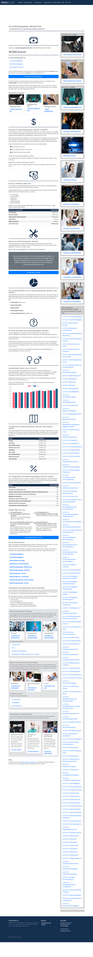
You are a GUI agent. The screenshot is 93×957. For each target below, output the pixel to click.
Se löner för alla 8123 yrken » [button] (34, 76)
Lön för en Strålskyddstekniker (72, 787)
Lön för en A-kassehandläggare (72, 316)
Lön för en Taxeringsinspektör (72, 824)
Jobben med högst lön (16, 110)
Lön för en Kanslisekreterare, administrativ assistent (72, 617)
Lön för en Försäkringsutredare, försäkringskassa (69, 559)
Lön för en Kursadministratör (72, 641)
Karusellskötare (17, 706)
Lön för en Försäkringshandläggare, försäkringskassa (70, 514)
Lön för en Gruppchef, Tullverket (69, 566)
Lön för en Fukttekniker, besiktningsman (70, 492)
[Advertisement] (46, 15)
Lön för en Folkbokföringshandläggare (71, 466)
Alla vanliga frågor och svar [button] (33, 537)
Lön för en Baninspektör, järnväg (70, 324)
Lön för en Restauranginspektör (69, 726)
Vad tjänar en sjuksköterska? (72, 277)
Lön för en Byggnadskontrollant (69, 418)
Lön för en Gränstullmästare (71, 573)
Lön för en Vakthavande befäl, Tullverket (72, 891)
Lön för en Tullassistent (70, 842)
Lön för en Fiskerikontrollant (71, 456)
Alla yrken (20, 2)
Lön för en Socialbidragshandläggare (71, 774)
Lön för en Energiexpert (70, 440)
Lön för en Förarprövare (70, 496)
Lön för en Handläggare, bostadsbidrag (70, 588)
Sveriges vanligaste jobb (33, 109)
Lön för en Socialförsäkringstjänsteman (72, 779)
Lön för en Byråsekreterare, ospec (71, 431)
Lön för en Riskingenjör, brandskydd (70, 735)
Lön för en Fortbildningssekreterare (70, 487)
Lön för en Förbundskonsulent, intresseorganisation (72, 501)
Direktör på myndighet (19, 651)
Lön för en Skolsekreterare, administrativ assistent (71, 760)
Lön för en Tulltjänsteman (71, 855)
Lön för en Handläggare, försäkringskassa (70, 598)
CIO (13, 648)
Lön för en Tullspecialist (70, 852)
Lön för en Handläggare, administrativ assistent (70, 577)
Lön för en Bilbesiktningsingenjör (70, 371)
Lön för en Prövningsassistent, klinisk (72, 693)
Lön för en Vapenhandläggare (72, 895)
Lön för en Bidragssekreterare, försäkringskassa (72, 366)
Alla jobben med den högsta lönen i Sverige (25, 654)
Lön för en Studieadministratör (72, 790)
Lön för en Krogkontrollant (71, 637)
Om (66, 2)
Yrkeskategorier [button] (28, 2)
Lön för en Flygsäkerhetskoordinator (71, 460)
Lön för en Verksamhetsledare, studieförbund (72, 899)
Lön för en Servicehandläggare (72, 739)
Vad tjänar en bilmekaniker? (72, 131)
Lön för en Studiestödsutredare (72, 806)
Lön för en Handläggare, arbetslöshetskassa (70, 583)
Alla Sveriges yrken (46, 923)
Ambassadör (16, 644)
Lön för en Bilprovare (69, 382)
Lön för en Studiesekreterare (72, 803)
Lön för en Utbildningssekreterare (70, 873)
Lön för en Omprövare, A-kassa (72, 678)
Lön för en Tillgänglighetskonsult (69, 828)
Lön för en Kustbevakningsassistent (70, 648)
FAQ (63, 2)
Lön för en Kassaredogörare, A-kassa (72, 628)
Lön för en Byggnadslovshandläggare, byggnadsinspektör (71, 424)
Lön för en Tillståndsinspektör (72, 832)
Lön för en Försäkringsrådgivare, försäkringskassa (69, 537)
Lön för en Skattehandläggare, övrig (72, 752)
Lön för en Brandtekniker (70, 405)
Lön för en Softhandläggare (71, 783)
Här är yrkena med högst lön (72, 54)
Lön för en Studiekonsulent (71, 796)
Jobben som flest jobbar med (72, 107)
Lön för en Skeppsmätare (70, 756)
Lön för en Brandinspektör (71, 392)
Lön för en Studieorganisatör (72, 799)
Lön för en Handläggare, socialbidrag (70, 604)
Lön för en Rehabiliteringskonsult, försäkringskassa (70, 699)
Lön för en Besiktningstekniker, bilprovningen (72, 355)
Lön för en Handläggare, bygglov (70, 593)
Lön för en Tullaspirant (70, 839)
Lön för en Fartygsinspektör (71, 450)
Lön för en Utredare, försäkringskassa (69, 878)
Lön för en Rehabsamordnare (72, 722)
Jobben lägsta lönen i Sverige (72, 81)
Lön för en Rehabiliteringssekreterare (71, 712)
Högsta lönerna (48, 2)
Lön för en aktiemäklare (48, 752)
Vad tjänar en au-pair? (49, 687)
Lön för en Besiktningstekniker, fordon (72, 361)
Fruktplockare (16, 699)
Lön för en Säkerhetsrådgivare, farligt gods (72, 817)
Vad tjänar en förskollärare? (72, 301)
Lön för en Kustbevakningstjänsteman (71, 659)
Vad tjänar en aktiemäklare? (72, 253)
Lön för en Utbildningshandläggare (70, 868)
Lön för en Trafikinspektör (71, 836)
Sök (69, 2)
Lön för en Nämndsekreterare (72, 675)
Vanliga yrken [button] (38, 2)
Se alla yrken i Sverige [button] (33, 272)
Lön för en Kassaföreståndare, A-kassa (72, 623)
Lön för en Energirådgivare (71, 443)
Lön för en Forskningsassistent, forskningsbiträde (69, 477)
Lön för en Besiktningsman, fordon (71, 345)
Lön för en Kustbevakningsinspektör (71, 653)
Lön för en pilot (16, 749)
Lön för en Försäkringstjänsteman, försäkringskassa (70, 552)
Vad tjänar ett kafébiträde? (15, 687)
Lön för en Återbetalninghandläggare (71, 905)
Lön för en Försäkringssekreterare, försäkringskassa (70, 545)
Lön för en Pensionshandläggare (69, 682)
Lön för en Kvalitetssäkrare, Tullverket (71, 664)
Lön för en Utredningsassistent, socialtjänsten (69, 885)
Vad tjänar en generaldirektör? (49, 637)
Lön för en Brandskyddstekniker (69, 401)
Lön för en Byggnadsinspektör (72, 414)
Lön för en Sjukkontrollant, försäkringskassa (71, 743)
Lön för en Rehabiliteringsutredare (70, 718)
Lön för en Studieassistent (71, 793)
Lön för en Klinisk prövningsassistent (69, 633)
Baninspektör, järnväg (16, 67)
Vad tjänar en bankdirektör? (15, 637)
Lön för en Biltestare (69, 385)
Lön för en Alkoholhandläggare (72, 320)
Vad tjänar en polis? (69, 156)
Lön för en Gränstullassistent (72, 570)
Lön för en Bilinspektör (70, 379)
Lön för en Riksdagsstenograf (72, 730)
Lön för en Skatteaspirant (70, 747)
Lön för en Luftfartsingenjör (71, 668)
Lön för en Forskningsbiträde (72, 483)
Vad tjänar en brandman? (71, 204)
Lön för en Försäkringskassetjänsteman (72, 526)
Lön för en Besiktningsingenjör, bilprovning (72, 334)
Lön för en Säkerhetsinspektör (72, 812)
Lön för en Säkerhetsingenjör (72, 809)
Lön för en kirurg (33, 751)
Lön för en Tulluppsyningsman (72, 858)
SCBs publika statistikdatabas (29, 762)
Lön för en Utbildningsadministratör (70, 862)
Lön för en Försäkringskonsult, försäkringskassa (72, 531)
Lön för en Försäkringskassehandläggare (72, 520)
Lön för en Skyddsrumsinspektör (69, 765)
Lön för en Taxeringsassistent (72, 821)
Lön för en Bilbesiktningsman (72, 376)
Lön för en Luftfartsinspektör (72, 671)
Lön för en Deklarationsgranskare (70, 436)
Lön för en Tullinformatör (70, 845)
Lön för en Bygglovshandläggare (69, 410)
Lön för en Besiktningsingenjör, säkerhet (72, 340)
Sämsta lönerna (57, 2)
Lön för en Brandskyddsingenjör (69, 396)
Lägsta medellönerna (48, 110)
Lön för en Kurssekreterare (71, 644)
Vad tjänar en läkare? (70, 180)
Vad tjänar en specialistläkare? (32, 637)
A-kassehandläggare (16, 61)
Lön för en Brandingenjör (70, 388)
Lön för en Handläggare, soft (72, 608)
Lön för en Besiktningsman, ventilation (71, 350)
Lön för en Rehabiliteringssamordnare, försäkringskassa (71, 706)
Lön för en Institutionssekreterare (70, 612)
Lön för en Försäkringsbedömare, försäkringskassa (70, 507)
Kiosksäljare (16, 702)
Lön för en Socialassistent (71, 770)
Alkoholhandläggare (16, 64)
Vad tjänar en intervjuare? (31, 689)
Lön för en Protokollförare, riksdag (71, 687)
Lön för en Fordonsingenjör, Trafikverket (71, 471)
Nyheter (43, 924)
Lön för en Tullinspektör (70, 849)
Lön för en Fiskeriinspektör (71, 453)
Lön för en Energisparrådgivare (72, 447)
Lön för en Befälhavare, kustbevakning (70, 329)
